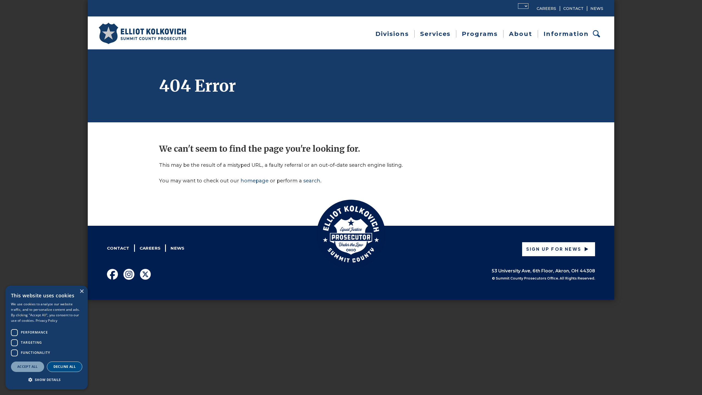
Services (435, 34)
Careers (546, 8)
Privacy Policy (46, 320)
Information (566, 34)
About (520, 34)
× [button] (82, 291)
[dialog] (46, 338)
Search (598, 34)
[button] (46, 380)
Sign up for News (553, 249)
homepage (254, 181)
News (596, 8)
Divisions (392, 34)
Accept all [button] (27, 366)
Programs (480, 34)
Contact (573, 8)
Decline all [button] (64, 366)
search (311, 181)
